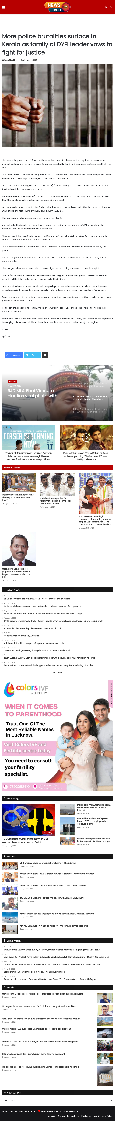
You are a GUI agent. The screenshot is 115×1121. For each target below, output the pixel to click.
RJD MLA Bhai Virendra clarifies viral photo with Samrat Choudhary (52, 897)
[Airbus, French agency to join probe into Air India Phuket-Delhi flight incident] (10, 917)
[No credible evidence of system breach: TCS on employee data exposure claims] (67, 826)
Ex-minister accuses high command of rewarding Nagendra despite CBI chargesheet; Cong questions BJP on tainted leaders (95, 520)
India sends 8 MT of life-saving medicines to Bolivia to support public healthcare (41, 1066)
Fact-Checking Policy (102, 1116)
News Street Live (10, 60)
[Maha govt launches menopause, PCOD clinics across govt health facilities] (105, 1010)
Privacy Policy (73, 1116)
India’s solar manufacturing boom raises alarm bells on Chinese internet (94, 807)
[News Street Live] (57, 7)
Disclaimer (86, 1116)
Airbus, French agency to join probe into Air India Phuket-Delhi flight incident (36, 395)
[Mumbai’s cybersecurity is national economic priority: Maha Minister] (10, 889)
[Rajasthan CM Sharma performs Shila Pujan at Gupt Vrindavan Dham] (19, 482)
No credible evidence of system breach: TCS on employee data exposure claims (92, 821)
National (12, 382)
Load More (57, 672)
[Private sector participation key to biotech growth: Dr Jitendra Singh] (67, 841)
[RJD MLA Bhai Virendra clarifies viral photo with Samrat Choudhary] (10, 903)
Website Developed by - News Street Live (59, 1111)
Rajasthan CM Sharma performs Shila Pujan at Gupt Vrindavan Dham (18, 497)
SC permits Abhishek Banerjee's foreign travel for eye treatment (33, 1054)
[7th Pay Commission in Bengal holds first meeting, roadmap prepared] (10, 929)
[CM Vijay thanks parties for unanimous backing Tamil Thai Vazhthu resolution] (57, 484)
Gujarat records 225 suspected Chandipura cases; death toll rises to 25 (36, 1028)
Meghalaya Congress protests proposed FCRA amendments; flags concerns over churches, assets (17, 573)
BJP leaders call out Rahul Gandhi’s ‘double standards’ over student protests (57, 873)
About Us (52, 1116)
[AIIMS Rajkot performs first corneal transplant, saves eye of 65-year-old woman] (105, 1021)
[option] (57, 393)
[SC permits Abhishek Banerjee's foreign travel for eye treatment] (105, 1058)
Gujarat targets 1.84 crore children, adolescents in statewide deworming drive (40, 1041)
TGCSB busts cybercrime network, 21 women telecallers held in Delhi (25, 840)
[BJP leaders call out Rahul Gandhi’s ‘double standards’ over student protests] (10, 877)
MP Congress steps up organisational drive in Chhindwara (48, 863)
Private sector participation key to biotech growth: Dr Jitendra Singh (94, 840)
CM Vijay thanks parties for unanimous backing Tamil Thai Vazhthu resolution (55, 501)
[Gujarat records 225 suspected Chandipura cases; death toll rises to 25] (105, 1033)
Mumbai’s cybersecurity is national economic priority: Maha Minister (53, 885)
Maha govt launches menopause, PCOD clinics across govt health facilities (39, 1006)
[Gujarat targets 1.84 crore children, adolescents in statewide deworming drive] (105, 1045)
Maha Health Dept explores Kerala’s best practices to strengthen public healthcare (42, 994)
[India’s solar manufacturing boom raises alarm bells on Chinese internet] (67, 809)
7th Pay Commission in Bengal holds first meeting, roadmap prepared (54, 925)
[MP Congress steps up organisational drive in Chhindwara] (10, 866)
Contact (61, 1116)
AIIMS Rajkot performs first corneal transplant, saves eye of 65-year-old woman (41, 1018)
